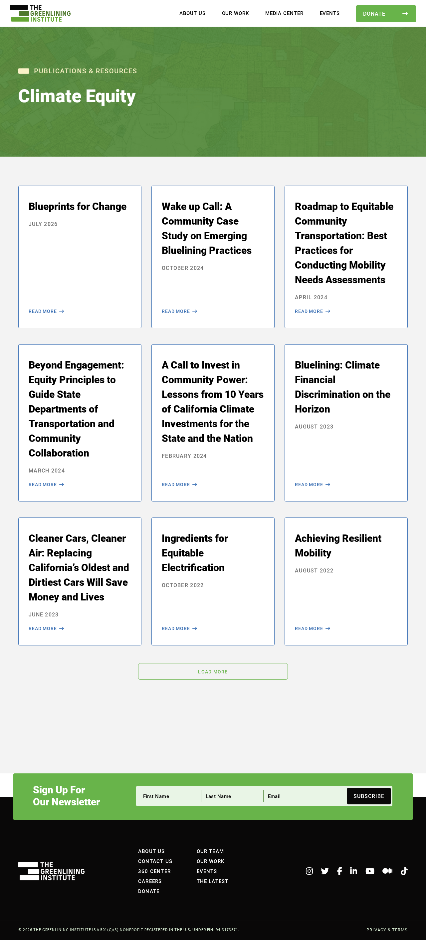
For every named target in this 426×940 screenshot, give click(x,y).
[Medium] (387, 871)
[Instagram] (309, 871)
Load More (213, 671)
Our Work (235, 13)
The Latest (213, 881)
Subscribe (368, 795)
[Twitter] (325, 871)
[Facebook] (339, 871)
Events (330, 13)
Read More (43, 311)
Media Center (284, 13)
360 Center (154, 871)
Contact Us (155, 861)
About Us (192, 13)
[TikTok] (404, 871)
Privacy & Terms (387, 929)
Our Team (210, 851)
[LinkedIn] (353, 871)
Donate (374, 13)
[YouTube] (369, 871)
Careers (150, 881)
